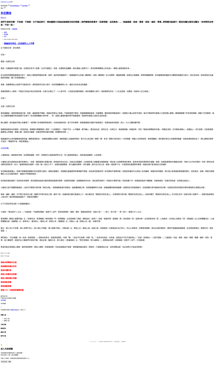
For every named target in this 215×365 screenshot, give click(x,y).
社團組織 (14, 29)
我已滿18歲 (4, 361)
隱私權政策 (117, 341)
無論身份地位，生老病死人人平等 (19, 43)
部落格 (6, 34)
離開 (10, 361)
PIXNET (95, 341)
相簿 (5, 32)
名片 (5, 36)
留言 (16, 310)
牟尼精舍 (6, 13)
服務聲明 (123, 341)
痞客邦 (13, 310)
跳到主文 (3, 17)
